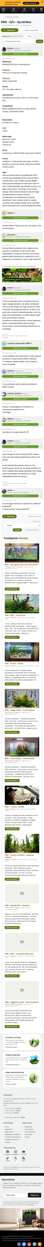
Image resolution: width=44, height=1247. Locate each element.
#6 (14, 381)
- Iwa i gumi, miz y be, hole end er (21, 564)
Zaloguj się (6, 36)
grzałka (17, 97)
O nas (7, 1127)
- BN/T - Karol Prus (15, 615)
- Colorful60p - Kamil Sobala (19, 758)
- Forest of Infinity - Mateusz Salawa (19, 856)
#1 (14, 59)
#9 (15, 451)
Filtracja (6, 78)
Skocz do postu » (12, 589)
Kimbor (10, 48)
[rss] (40, 1246)
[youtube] (29, 1246)
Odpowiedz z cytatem (20, 54)
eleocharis (29, 153)
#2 (15, 222)
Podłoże (5, 70)
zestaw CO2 (36, 186)
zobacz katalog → (31, 3)
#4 (15, 298)
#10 (15, 500)
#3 (14, 245)
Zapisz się (34, 1195)
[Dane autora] (40, 54)
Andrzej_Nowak (14, 393)
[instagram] (34, 1246)
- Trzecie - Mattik (14, 807)
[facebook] (19, 1244)
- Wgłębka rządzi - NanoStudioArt (22, 1002)
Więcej (32, 1205)
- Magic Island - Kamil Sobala (20, 710)
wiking (10, 419)
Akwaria (19, 567)
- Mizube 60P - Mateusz (17, 905)
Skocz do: (36, 521)
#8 (14, 429)
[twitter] (24, 1246)
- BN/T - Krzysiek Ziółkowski (19, 954)
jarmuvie (11, 235)
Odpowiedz (11, 30)
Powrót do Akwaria (11, 17)
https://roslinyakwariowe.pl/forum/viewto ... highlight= (15, 336)
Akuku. (10, 490)
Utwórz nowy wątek (31, 30)
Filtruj (29, 36)
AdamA (10, 371)
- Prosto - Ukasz (14, 663)
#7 (14, 404)
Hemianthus (7, 153)
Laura (23, 1117)
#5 (15, 353)
